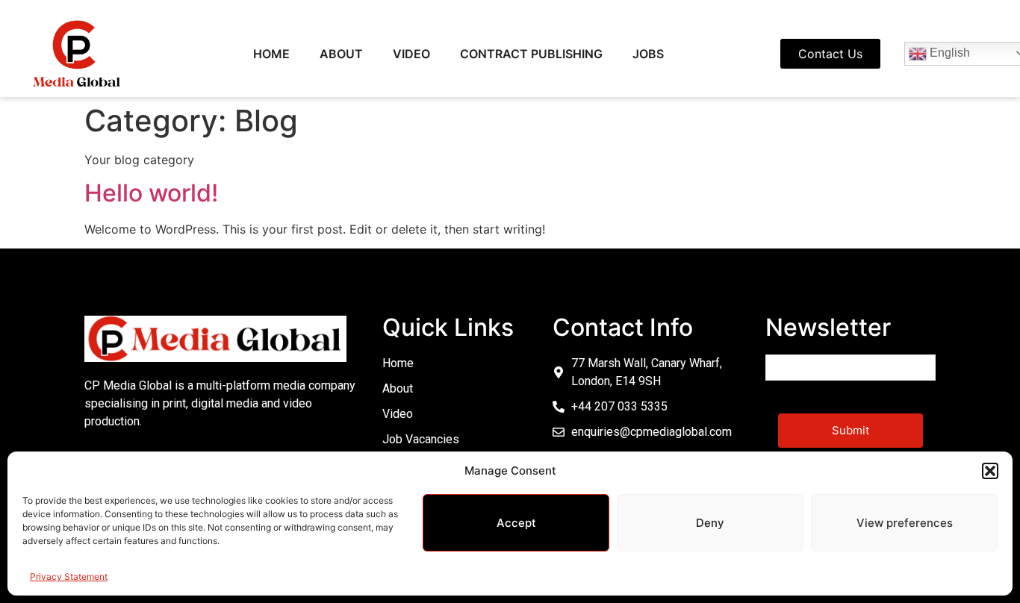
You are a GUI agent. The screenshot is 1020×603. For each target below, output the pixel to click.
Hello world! (151, 192)
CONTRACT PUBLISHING (531, 53)
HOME (271, 53)
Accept (516, 523)
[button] (990, 470)
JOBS (648, 53)
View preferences (904, 523)
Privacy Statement (69, 576)
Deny (710, 523)
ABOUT (341, 53)
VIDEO (411, 53)
